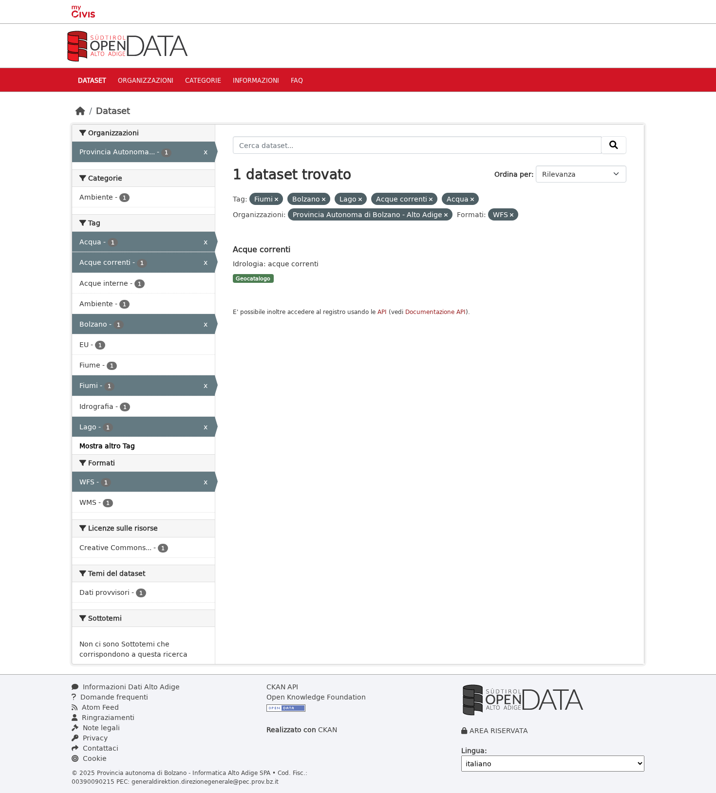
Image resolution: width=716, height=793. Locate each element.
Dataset (92, 80)
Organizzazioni (145, 80)
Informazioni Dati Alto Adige (130, 687)
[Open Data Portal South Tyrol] (127, 45)
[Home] (80, 110)
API (382, 311)
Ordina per (512, 174)
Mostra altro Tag (107, 446)
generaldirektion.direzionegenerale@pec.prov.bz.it (205, 781)
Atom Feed (99, 707)
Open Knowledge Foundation (316, 697)
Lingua (473, 750)
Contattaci (99, 748)
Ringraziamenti (107, 717)
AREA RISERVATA (499, 730)
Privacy (94, 738)
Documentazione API (435, 311)
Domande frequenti (113, 697)
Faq (297, 80)
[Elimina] (276, 199)
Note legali (100, 727)
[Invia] (613, 145)
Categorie (203, 80)
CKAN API (282, 687)
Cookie (94, 758)
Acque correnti (261, 249)
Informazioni (256, 80)
